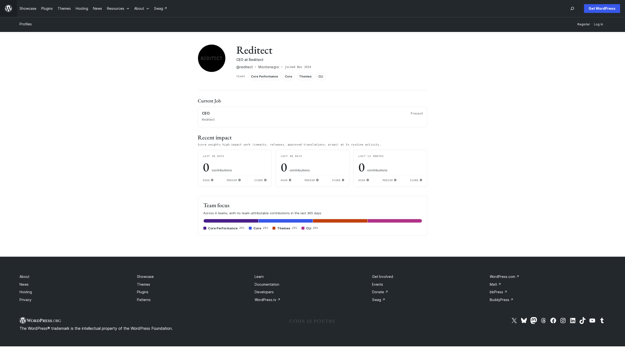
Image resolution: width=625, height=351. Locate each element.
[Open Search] (572, 8)
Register (583, 24)
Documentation (267, 284)
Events (377, 284)
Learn (259, 276)
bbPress (498, 292)
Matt (495, 284)
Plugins (142, 292)
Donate (380, 292)
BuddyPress (501, 300)
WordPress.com (504, 276)
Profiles (26, 24)
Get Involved (382, 276)
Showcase (145, 276)
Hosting (26, 292)
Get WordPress (602, 8)
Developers (264, 292)
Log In (598, 24)
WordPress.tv (268, 300)
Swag (378, 300)
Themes (143, 284)
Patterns (144, 300)
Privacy (25, 300)
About (24, 276)
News (24, 284)
